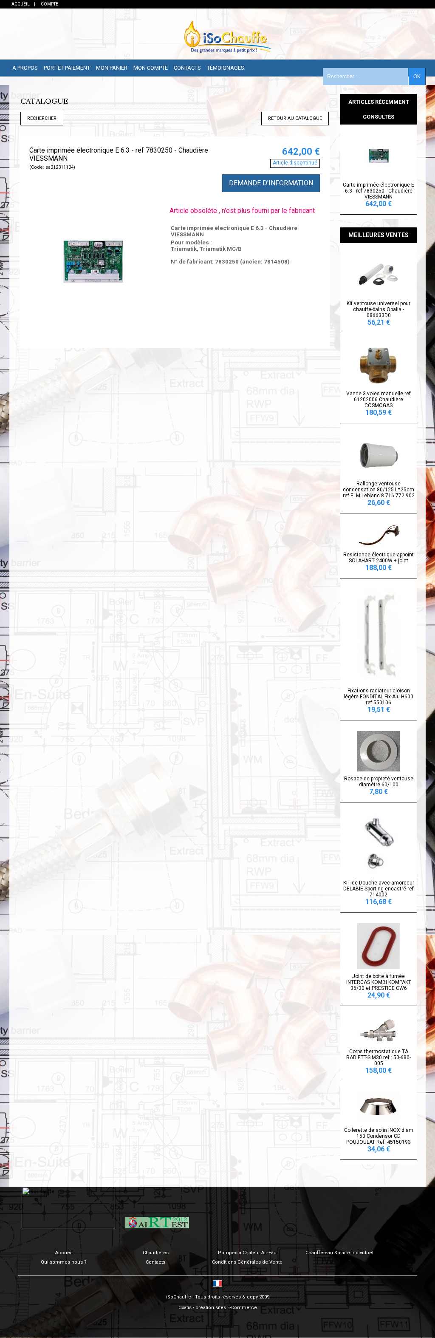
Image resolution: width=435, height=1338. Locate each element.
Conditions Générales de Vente (247, 1262)
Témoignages (225, 68)
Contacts (187, 68)
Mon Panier (111, 68)
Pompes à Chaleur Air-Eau (247, 1253)
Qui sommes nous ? (64, 1262)
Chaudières (156, 1253)
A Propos (25, 68)
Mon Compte (150, 68)
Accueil (64, 1253)
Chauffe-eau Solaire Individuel (339, 1253)
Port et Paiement (67, 68)
